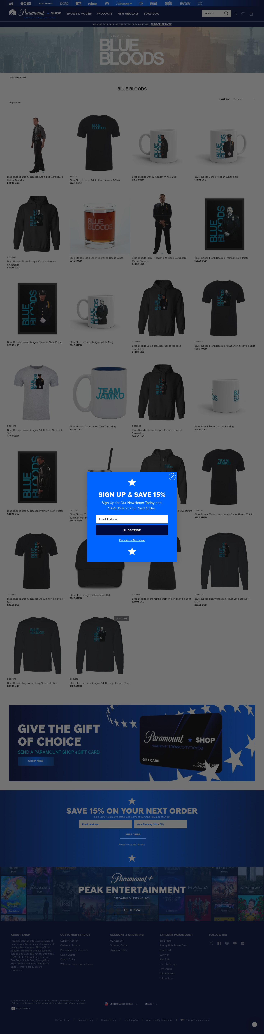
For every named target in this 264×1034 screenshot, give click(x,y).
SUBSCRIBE (132, 530)
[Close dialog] (172, 477)
